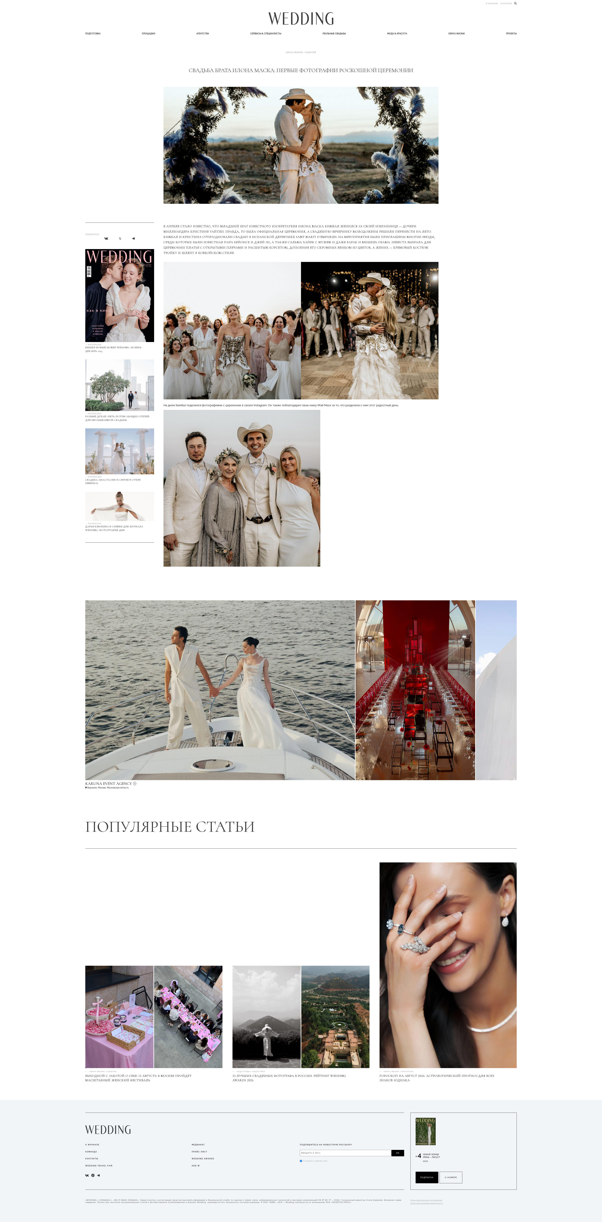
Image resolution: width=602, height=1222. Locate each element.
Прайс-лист (199, 1152)
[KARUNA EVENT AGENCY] (135, 785)
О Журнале (92, 1145)
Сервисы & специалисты (265, 33)
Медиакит (198, 1145)
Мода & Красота (397, 33)
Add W (196, 1166)
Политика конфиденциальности (426, 1203)
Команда (91, 1152)
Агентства (202, 33)
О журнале (492, 3)
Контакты (506, 3)
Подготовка (92, 33)
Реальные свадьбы (334, 33)
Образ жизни (456, 33)
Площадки (148, 33)
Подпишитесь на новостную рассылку (326, 1145)
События (310, 52)
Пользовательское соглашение (426, 1200)
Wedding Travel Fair (99, 1166)
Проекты (511, 33)
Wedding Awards (203, 1159)
